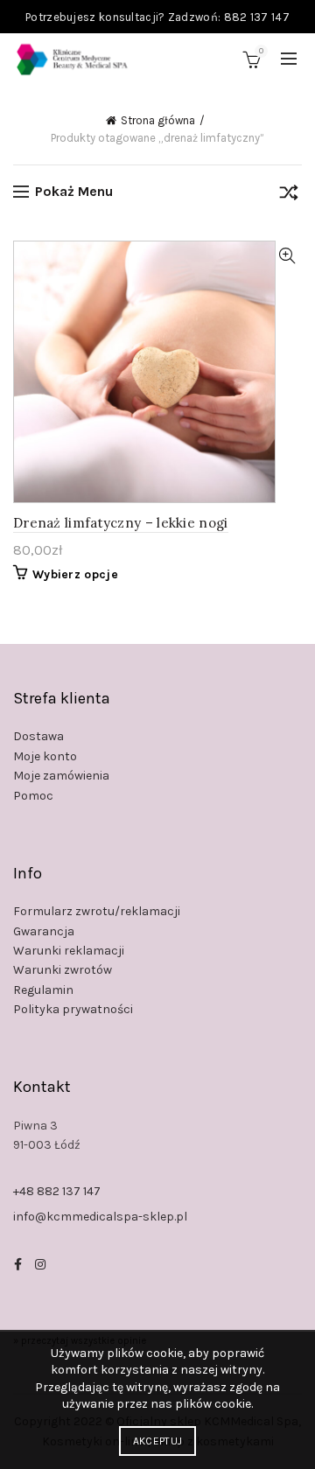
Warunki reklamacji (68, 950)
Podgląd (286, 256)
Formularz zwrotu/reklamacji (96, 911)
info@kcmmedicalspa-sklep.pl (100, 1216)
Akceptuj (157, 1441)
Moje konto (45, 756)
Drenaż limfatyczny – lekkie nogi (120, 522)
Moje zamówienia (61, 775)
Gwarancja (43, 931)
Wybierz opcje (75, 574)
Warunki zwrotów (62, 969)
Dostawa (38, 736)
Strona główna (158, 120)
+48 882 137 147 (57, 1191)
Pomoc (33, 795)
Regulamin (43, 990)
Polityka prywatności (73, 1009)
